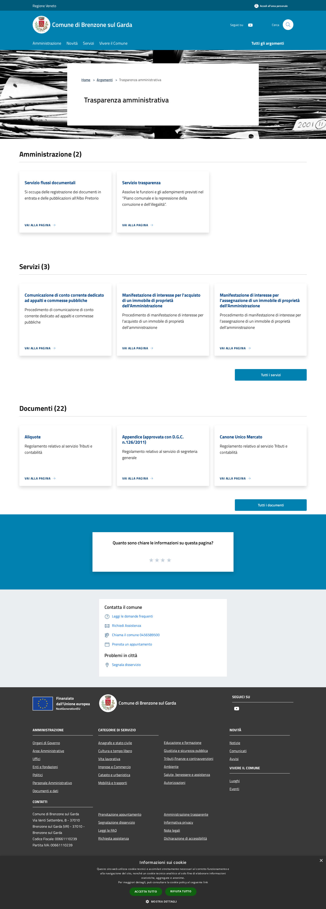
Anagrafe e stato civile (115, 742)
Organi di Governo (46, 742)
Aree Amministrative (48, 750)
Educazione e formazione (182, 742)
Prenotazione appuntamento (119, 814)
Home (85, 79)
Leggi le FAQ (107, 830)
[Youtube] (248, 25)
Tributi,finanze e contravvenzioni (188, 758)
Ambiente (171, 766)
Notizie (235, 742)
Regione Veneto (44, 5)
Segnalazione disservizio (116, 822)
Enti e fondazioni (45, 766)
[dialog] (163, 882)
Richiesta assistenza (113, 838)
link (205, 882)
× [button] (321, 860)
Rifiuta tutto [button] (180, 891)
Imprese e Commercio (114, 766)
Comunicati (238, 750)
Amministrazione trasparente (186, 814)
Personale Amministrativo (52, 782)
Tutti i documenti (271, 505)
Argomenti (105, 79)
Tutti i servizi (271, 375)
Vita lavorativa (109, 758)
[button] (163, 901)
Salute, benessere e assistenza (187, 774)
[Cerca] (288, 24)
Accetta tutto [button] (146, 891)
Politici (38, 774)
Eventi (234, 788)
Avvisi (234, 758)
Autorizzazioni (174, 782)
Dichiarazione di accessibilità (185, 838)
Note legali (172, 830)
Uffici (36, 758)
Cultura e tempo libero (115, 750)
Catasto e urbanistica (114, 774)
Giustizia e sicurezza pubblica (186, 750)
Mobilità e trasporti (112, 782)
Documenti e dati (45, 790)
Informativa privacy (178, 822)
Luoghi (235, 780)
